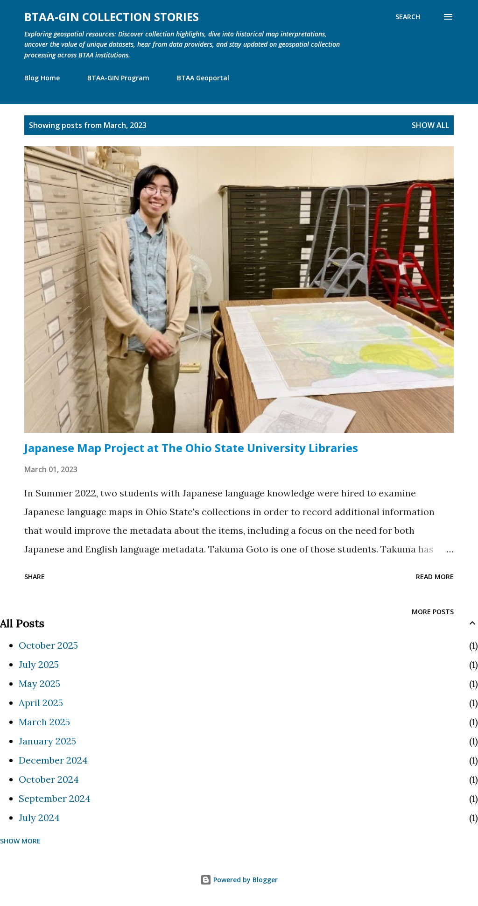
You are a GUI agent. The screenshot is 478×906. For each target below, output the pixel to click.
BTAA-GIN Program (118, 77)
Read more (435, 576)
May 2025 (39, 683)
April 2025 (41, 702)
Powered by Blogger (244, 879)
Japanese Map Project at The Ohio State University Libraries (191, 447)
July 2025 (39, 664)
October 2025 (48, 645)
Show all (430, 125)
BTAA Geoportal (203, 77)
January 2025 (47, 741)
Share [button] (34, 576)
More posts (433, 611)
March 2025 (44, 722)
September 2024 (55, 798)
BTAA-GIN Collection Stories (111, 16)
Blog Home (42, 77)
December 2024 (53, 760)
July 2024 (39, 817)
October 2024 (49, 779)
